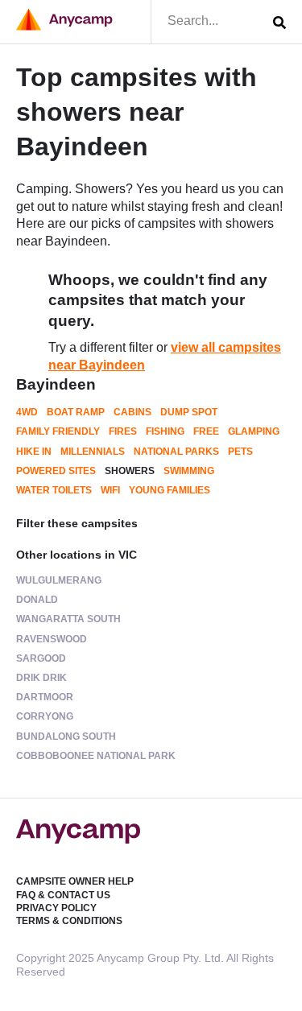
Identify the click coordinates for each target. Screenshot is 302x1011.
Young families (169, 490)
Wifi (110, 490)
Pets (240, 451)
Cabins (132, 412)
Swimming (188, 471)
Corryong (44, 716)
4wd (27, 412)
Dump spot (188, 412)
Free (206, 431)
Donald (37, 599)
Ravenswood (51, 639)
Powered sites (56, 471)
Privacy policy (56, 908)
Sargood (41, 658)
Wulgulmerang (58, 580)
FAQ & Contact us (63, 895)
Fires (123, 431)
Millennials (92, 451)
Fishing (165, 431)
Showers (130, 471)
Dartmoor (44, 697)
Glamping (253, 431)
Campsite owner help (75, 881)
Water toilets (54, 490)
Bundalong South (66, 736)
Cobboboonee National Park (96, 755)
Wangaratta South (68, 619)
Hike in (34, 451)
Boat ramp (76, 412)
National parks (176, 451)
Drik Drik (41, 677)
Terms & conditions (69, 920)
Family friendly (58, 431)
